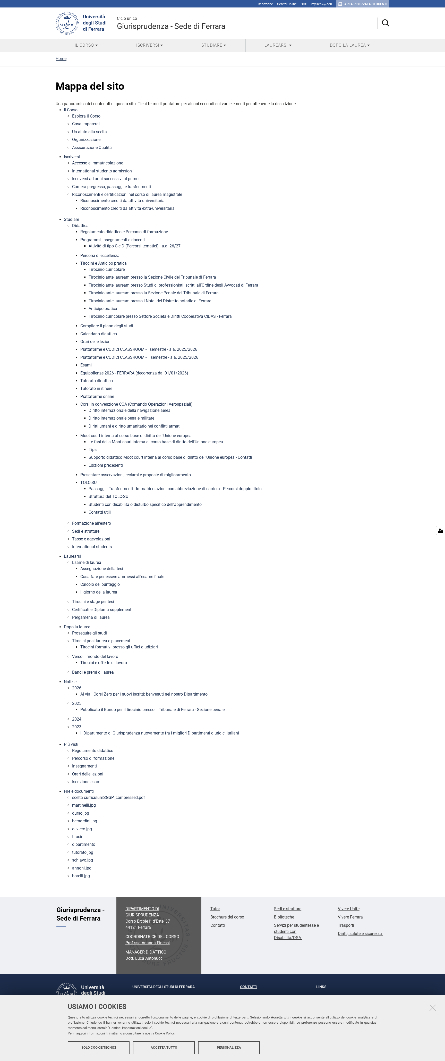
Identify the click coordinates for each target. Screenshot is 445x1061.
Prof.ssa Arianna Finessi (147, 942)
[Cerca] (383, 23)
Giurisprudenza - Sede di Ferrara (171, 23)
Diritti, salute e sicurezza (360, 933)
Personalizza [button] (229, 1047)
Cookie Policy (164, 1033)
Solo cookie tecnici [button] (98, 1047)
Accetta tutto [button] (164, 1047)
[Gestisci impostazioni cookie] (440, 530)
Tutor (215, 908)
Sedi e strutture (287, 908)
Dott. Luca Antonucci (144, 958)
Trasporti (346, 925)
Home (61, 58)
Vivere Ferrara (350, 917)
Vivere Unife (349, 908)
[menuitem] (86, 45)
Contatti (217, 925)
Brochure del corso (227, 917)
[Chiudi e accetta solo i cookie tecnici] (433, 1008)
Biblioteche (284, 917)
